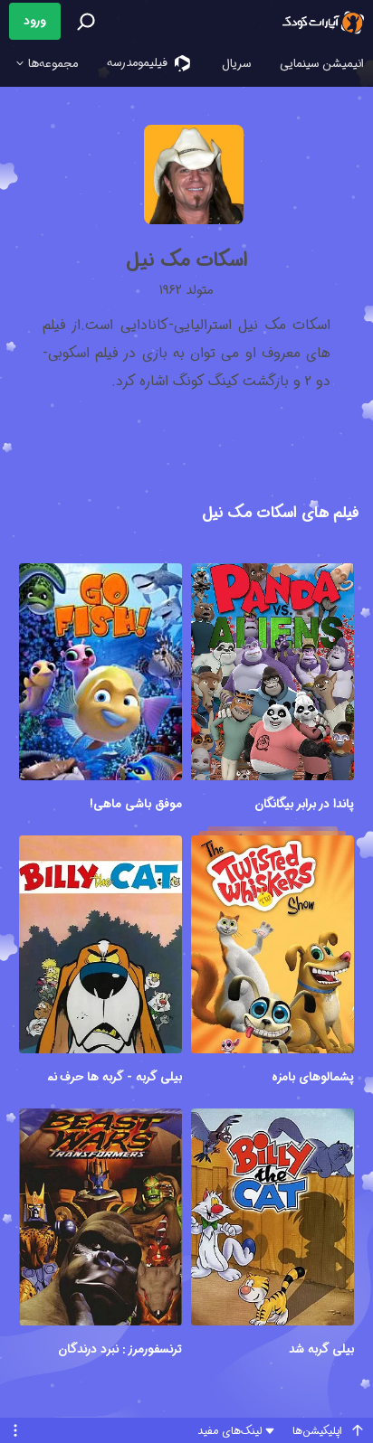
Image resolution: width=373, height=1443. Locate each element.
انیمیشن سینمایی (322, 63)
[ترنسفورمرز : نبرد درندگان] (100, 1219)
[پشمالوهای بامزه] (272, 946)
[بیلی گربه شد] (272, 1219)
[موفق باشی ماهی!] (100, 674)
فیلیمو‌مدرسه (139, 62)
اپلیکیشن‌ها (317, 1430)
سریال (236, 63)
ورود (35, 21)
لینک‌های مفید (229, 1430)
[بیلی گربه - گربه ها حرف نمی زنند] (100, 946)
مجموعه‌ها (51, 63)
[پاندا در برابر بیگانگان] (272, 674)
